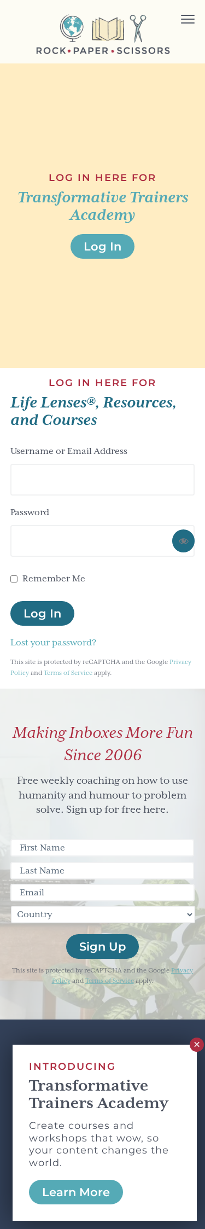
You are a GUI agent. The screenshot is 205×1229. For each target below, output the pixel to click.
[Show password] (183, 540)
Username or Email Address (68, 451)
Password (29, 512)
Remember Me (53, 579)
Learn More (76, 1192)
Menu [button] (173, 20)
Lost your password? (53, 643)
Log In (42, 613)
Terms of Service (68, 673)
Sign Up (102, 946)
